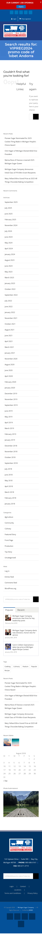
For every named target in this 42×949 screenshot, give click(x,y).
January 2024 (10, 254)
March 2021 (9, 347)
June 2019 (9, 411)
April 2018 (9, 486)
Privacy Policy (33, 893)
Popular (9, 610)
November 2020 (11, 359)
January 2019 (10, 440)
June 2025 (9, 214)
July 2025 (8, 208)
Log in (7, 571)
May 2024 (8, 243)
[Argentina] (15, 742)
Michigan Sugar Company (26, 907)
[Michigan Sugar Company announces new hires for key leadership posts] (8, 616)
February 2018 (10, 498)
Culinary (8, 528)
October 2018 (10, 457)
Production (9, 546)
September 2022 (11, 295)
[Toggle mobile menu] (38, 28)
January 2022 (10, 312)
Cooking (8, 666)
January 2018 (10, 504)
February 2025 (10, 219)
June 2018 (9, 475)
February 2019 (10, 434)
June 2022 (9, 306)
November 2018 (11, 451)
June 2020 (9, 370)
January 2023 (10, 283)
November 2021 (11, 318)
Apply (21, 7)
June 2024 (9, 237)
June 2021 (9, 335)
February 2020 (10, 382)
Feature (25, 666)
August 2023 (9, 260)
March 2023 (9, 277)
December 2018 (11, 446)
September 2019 (11, 405)
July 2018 (8, 469)
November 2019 (11, 399)
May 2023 (8, 272)
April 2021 (9, 341)
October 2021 (10, 324)
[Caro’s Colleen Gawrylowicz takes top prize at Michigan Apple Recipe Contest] (8, 645)
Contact (23, 886)
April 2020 (9, 376)
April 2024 (9, 248)
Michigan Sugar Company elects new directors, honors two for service (24, 632)
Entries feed (9, 577)
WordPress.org (10, 588)
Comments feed (11, 582)
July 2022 (8, 301)
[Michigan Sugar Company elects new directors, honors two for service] (8, 631)
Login (12, 886)
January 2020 (10, 388)
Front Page (9, 540)
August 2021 (9, 330)
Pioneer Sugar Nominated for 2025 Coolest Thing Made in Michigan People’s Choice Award (20, 141)
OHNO (31, 910)
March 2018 (9, 492)
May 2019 (8, 417)
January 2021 (10, 353)
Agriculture (9, 517)
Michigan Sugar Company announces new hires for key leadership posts (23, 618)
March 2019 (9, 428)
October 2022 (10, 289)
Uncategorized (10, 557)
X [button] (40, 2)
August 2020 (9, 364)
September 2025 (11, 202)
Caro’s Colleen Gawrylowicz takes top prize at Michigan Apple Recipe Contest (23, 647)
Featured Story (10, 534)
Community (9, 523)
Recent (21, 610)
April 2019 (9, 422)
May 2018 (8, 480)
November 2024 (11, 225)
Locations (17, 890)
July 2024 (8, 231)
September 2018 (11, 463)
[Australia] (7, 742)
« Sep (5, 781)
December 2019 (11, 393)
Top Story (8, 552)
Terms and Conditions (12, 893)
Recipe (7, 670)
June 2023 (9, 266)
